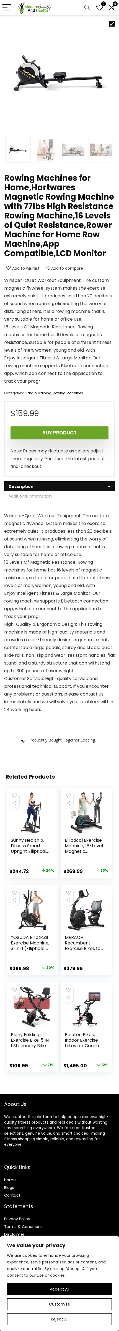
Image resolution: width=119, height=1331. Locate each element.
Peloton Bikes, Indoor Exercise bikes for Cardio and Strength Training (82, 1045)
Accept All (59, 1289)
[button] (112, 24)
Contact (12, 1195)
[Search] (87, 7)
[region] (59, 1283)
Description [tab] (21, 486)
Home (10, 1180)
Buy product (59, 432)
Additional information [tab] (30, 496)
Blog (8, 1187)
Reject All (59, 1319)
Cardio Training (38, 393)
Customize (59, 1304)
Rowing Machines (68, 393)
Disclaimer (14, 1234)
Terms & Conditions (23, 1226)
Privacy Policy (17, 1219)
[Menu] (6, 7)
